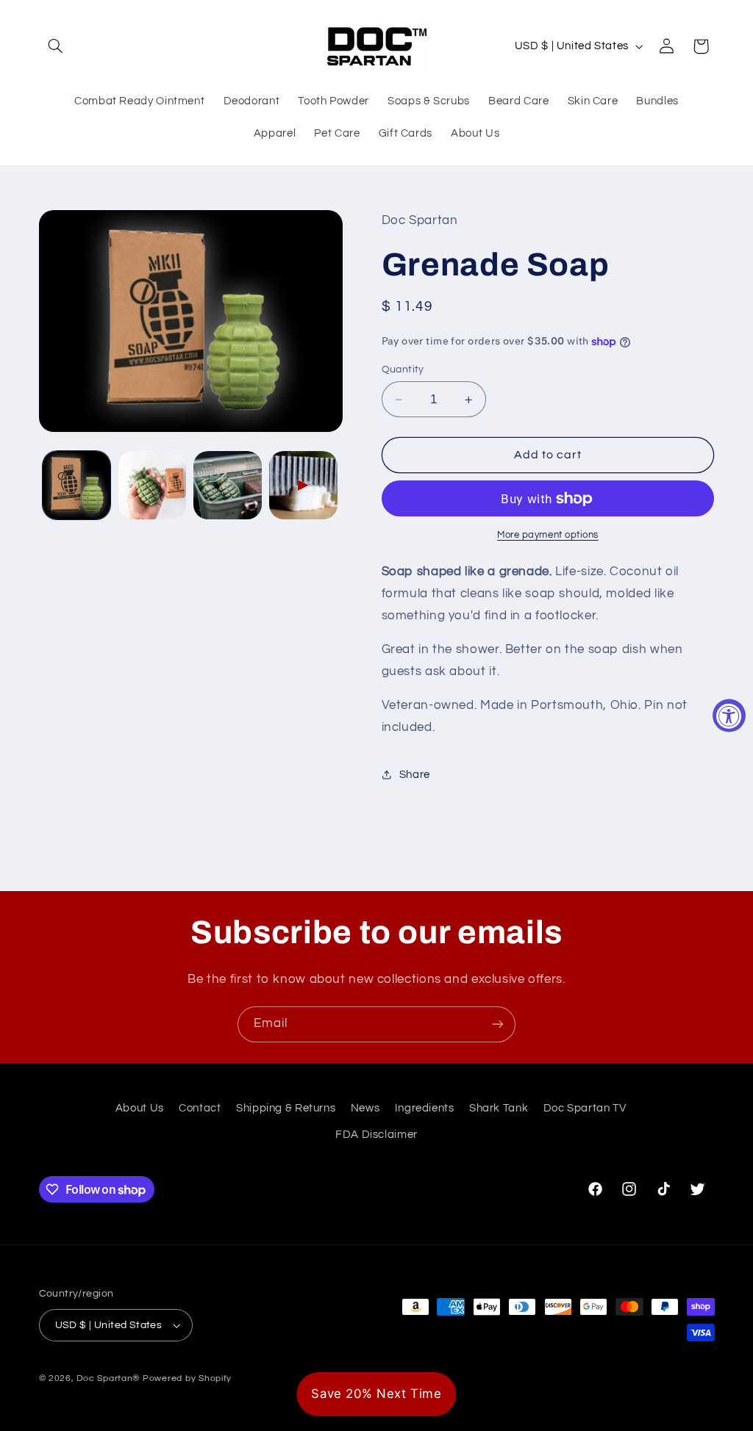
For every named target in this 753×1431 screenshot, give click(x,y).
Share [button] (414, 774)
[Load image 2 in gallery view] (152, 485)
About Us (139, 1108)
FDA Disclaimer (376, 1134)
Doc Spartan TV (585, 1108)
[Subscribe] (498, 1024)
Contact (200, 1108)
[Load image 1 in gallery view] (76, 485)
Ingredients (424, 1108)
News (365, 1108)
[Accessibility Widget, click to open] (729, 715)
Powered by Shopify (187, 1378)
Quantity (403, 369)
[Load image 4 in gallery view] (303, 485)
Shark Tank (498, 1108)
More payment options (548, 535)
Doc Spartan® (108, 1378)
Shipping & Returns (285, 1108)
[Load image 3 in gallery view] (227, 485)
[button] (56, 46)
